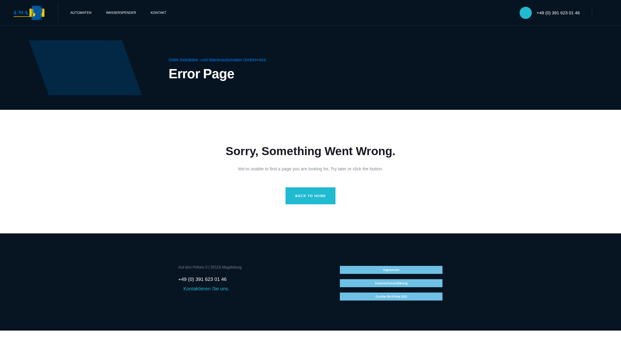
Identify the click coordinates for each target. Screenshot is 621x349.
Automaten (80, 13)
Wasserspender (121, 13)
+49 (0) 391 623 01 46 (558, 12)
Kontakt (158, 13)
